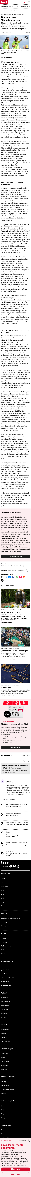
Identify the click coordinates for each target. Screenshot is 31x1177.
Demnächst (4, 1053)
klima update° (5, 1005)
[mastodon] (10, 867)
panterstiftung (5, 982)
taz (5, 862)
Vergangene (4, 1065)
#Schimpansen (15, 566)
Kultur (3, 890)
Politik (3, 878)
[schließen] (28, 1140)
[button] (29, 2)
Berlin (2, 898)
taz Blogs (3, 1082)
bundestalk (4, 998)
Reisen (3, 1106)
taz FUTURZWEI (5, 1085)
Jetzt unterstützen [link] (15, 556)
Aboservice (4, 1134)
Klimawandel (5, 926)
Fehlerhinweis (20, 570)
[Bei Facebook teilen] (13, 577)
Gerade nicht (22, 1140)
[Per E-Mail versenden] (2, 577)
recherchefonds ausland (8, 978)
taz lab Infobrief (5, 1041)
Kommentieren (12, 570)
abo (2, 966)
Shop (2, 1114)
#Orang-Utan (23, 566)
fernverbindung (5, 1002)
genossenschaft (5, 970)
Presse (3, 954)
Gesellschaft (4, 886)
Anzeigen (3, 1118)
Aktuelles (3, 938)
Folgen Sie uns (4, 866)
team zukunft (5, 1029)
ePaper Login (5, 1138)
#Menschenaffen (5, 566)
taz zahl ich (4, 974)
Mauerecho (4, 1009)
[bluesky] (14, 867)
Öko (2, 882)
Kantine (3, 1110)
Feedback (4, 1130)
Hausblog (4, 942)
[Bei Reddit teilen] (24, 577)
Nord (2, 902)
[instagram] (18, 867)
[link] (10, 6)
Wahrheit (3, 906)
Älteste (28, 755)
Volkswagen (4, 922)
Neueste (23, 755)
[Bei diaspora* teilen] (20, 577)
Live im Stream (5, 1061)
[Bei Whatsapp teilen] (17, 577)
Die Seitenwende (6, 946)
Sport (2, 894)
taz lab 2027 (4, 1069)
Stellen (3, 950)
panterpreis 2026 (6, 985)
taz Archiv (4, 1093)
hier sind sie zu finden (8, 772)
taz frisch (3, 1033)
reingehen (4, 1017)
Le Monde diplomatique (8, 1089)
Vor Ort (3, 1057)
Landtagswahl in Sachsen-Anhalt (10, 918)
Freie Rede (4, 1013)
